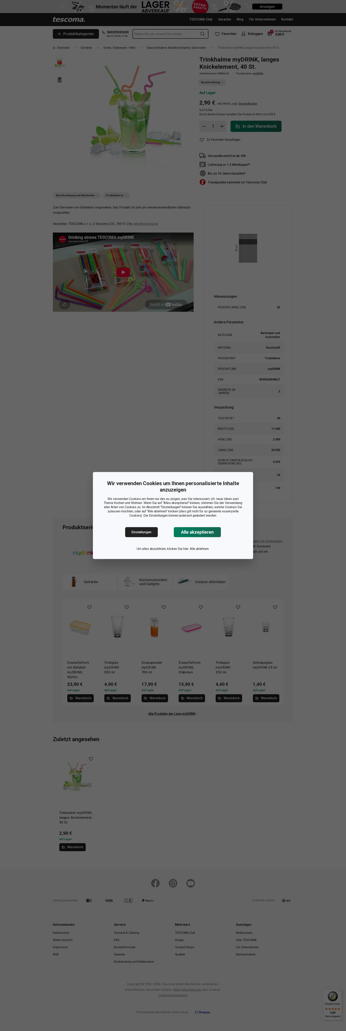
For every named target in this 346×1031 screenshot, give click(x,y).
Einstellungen (141, 532)
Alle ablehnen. (199, 549)
